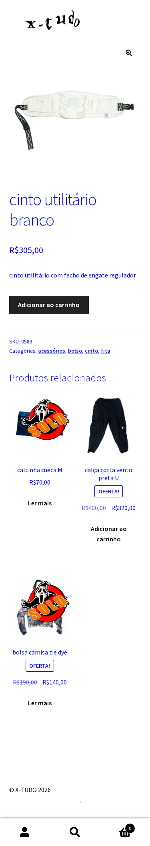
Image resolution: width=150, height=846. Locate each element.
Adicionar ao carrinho (49, 305)
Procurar (75, 832)
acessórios (51, 350)
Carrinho (115, 825)
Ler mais (40, 503)
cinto (91, 350)
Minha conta (25, 832)
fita (105, 350)
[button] (128, 52)
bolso (75, 350)
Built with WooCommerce (44, 800)
